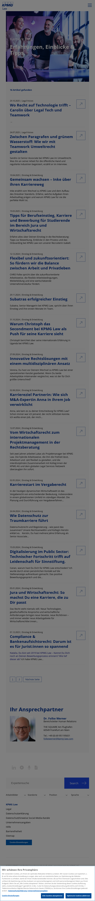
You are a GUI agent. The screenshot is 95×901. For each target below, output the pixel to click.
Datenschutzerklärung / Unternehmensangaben (28, 891)
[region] (47, 883)
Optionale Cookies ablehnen (78, 896)
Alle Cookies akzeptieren (52, 896)
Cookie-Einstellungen (10, 895)
